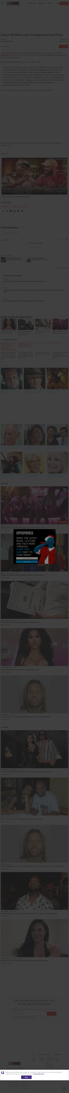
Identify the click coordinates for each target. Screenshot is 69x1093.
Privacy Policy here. (38, 1074)
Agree (26, 1077)
